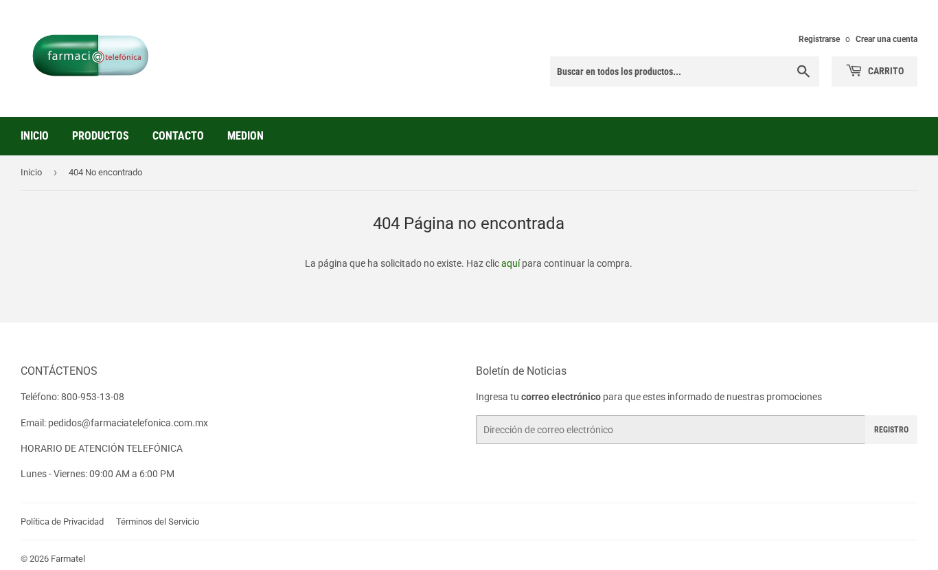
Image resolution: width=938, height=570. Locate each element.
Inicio (35, 135)
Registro (891, 430)
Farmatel (68, 558)
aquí (510, 263)
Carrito (885, 70)
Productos (100, 135)
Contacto (178, 135)
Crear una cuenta (886, 39)
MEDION (245, 135)
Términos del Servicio (157, 521)
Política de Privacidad (62, 521)
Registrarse (819, 39)
